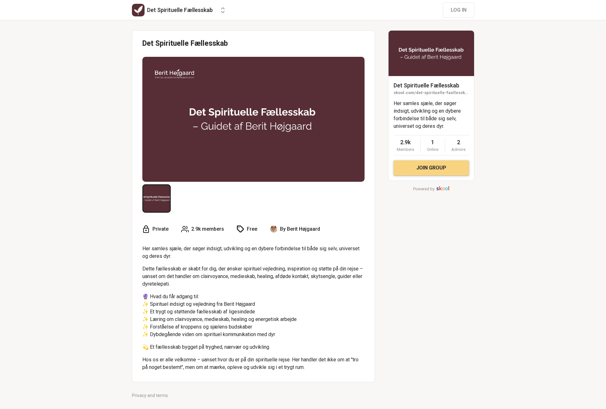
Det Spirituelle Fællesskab (426, 85)
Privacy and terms (150, 395)
